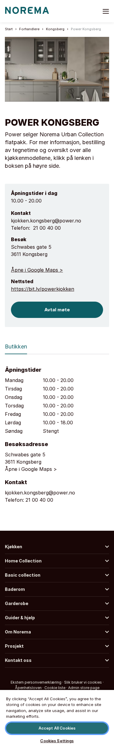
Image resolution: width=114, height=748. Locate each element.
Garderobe (16, 603)
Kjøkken (13, 546)
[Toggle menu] (105, 11)
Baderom (15, 589)
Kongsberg (55, 29)
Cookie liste (54, 687)
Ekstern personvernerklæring (36, 682)
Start (9, 29)
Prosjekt (14, 646)
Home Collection (23, 560)
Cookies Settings (57, 740)
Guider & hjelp (20, 617)
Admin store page (83, 687)
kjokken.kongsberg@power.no (46, 221)
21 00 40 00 (47, 228)
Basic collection (22, 575)
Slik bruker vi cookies (83, 682)
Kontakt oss (18, 660)
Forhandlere (29, 29)
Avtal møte (57, 309)
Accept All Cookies (57, 728)
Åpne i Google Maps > (37, 270)
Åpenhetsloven (28, 687)
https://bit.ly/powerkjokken (42, 289)
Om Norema (18, 631)
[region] (57, 718)
